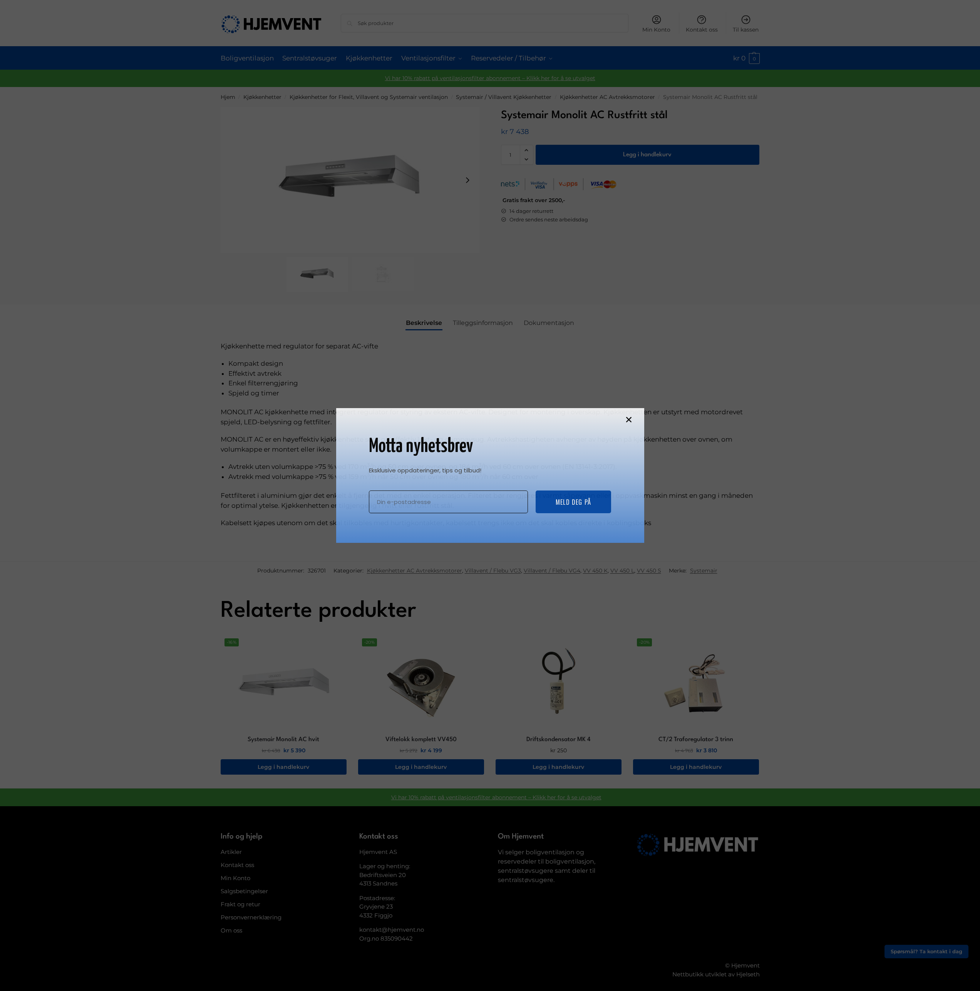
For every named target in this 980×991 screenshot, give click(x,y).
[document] (490, 495)
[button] (629, 420)
